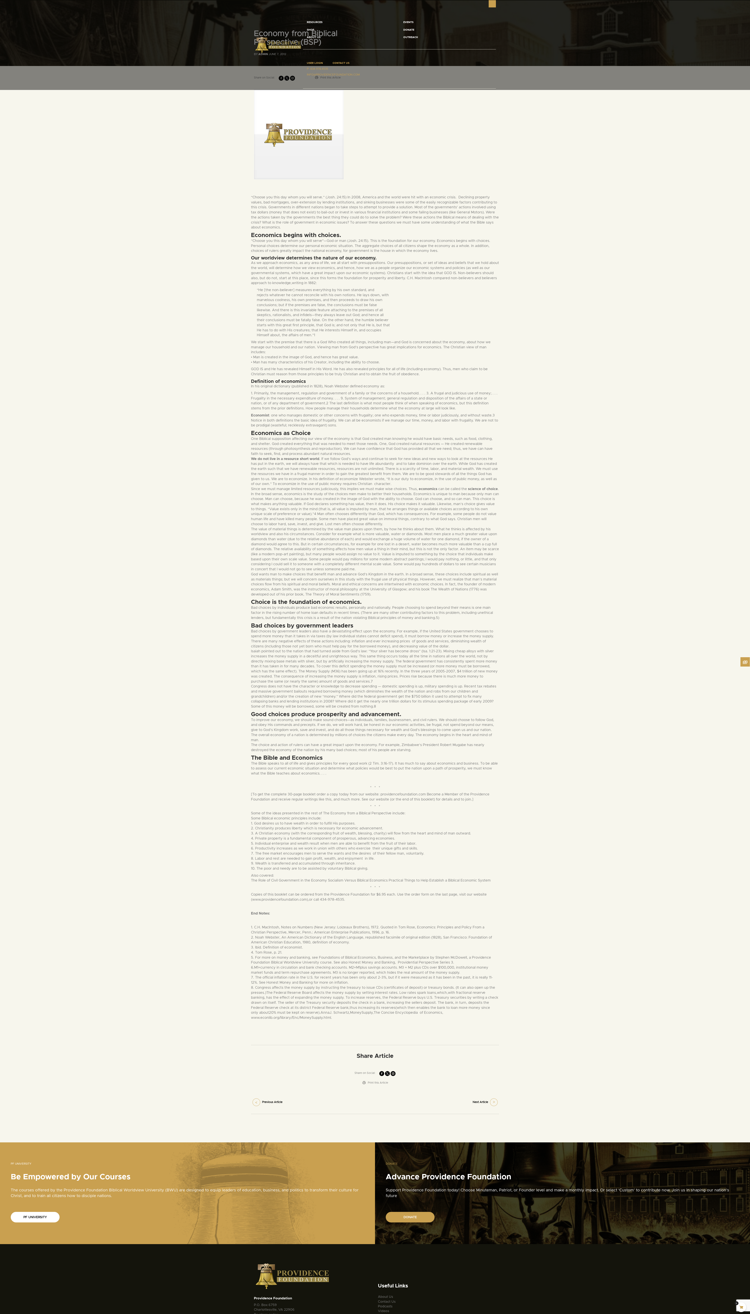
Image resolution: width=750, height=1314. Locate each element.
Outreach (410, 37)
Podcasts (385, 1306)
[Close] (492, 3)
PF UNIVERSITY (35, 1217)
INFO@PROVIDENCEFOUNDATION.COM (333, 74)
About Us (314, 37)
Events (408, 22)
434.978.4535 (319, 69)
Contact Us (341, 63)
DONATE (410, 1217)
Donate (408, 30)
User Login (315, 63)
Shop (310, 30)
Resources (314, 22)
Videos (383, 1311)
